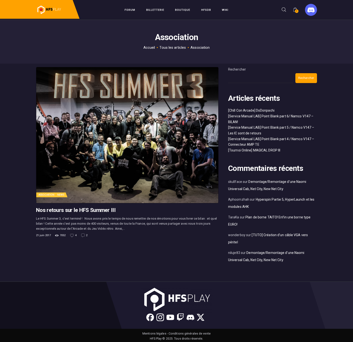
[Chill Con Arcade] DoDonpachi (251, 110)
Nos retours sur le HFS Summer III (76, 210)
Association (46, 194)
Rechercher (237, 69)
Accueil (149, 47)
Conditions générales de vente (190, 333)
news (60, 194)
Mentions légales (154, 333)
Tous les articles (172, 47)
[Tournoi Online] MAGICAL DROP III (254, 150)
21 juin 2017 (43, 235)
